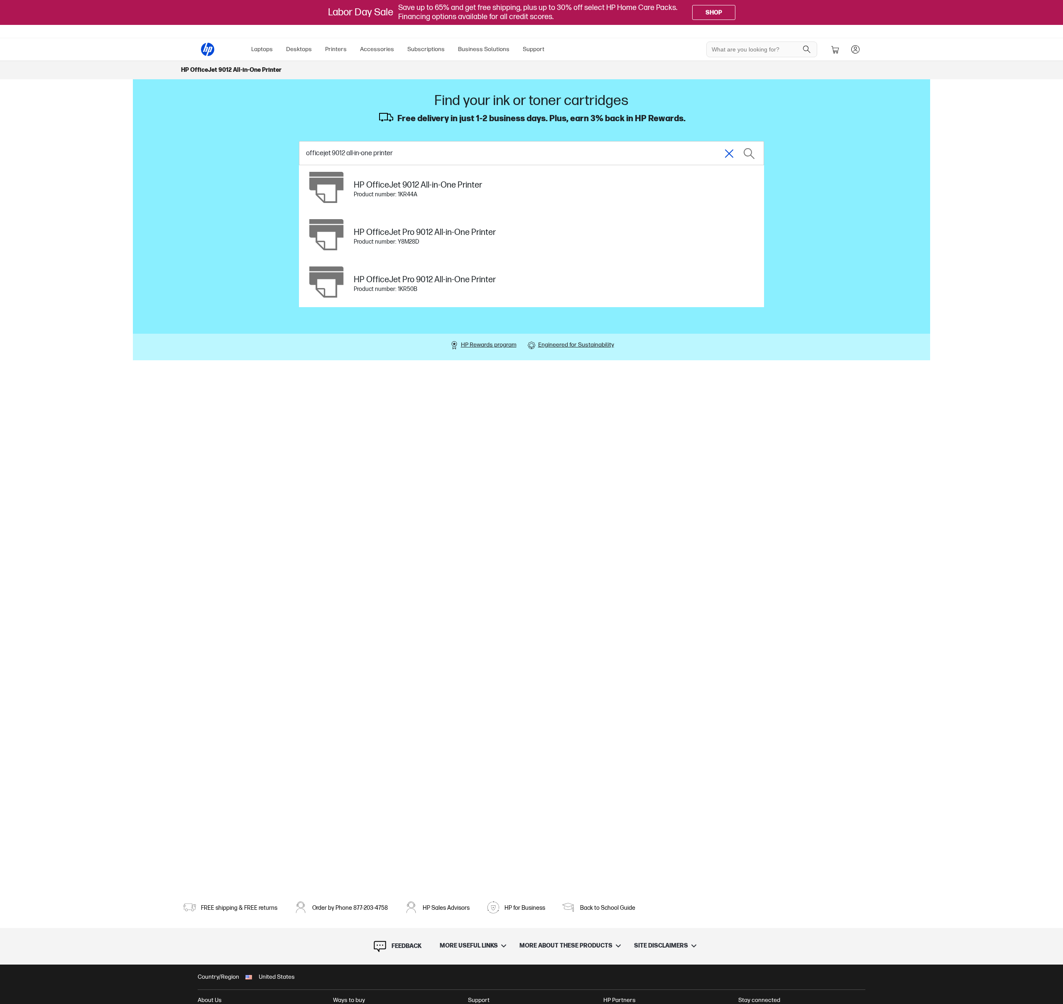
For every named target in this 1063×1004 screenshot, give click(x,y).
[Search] (807, 49)
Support (533, 49)
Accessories (377, 49)
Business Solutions (483, 49)
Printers (336, 49)
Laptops (262, 49)
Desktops (299, 49)
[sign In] (855, 49)
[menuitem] (262, 49)
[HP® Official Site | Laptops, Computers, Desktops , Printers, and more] (208, 49)
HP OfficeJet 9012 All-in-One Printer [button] (231, 69)
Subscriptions (426, 49)
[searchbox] (755, 49)
